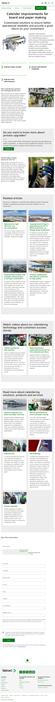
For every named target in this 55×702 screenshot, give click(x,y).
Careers (3, 680)
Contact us (8, 149)
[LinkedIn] (30, 672)
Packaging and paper (24, 682)
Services (21, 687)
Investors (3, 686)
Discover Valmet (5, 690)
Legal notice (17, 695)
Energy (21, 685)
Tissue (20, 684)
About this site (4, 695)
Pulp (20, 680)
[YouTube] (33, 672)
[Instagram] (24, 672)
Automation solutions (43, 680)
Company (3, 678)
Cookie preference (5, 697)
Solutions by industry (43, 687)
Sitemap (11, 695)
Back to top (27, 662)
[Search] (49, 3)
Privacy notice (43, 695)
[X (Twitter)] (27, 672)
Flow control (41, 682)
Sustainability (4, 682)
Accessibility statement (33, 695)
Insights (3, 684)
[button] (6, 8)
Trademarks (24, 695)
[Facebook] (20, 672)
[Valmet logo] (21, 3)
